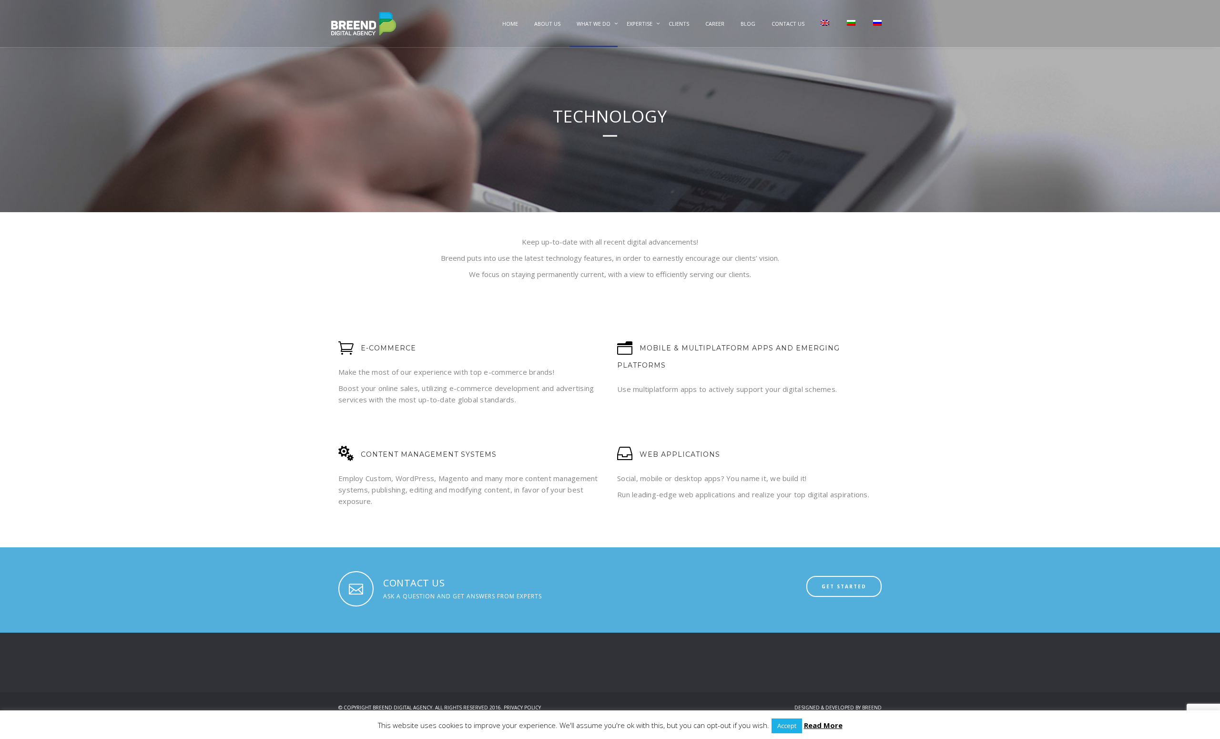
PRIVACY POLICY (522, 707)
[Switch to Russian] (876, 32)
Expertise (639, 23)
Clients (679, 23)
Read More (823, 725)
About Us (547, 23)
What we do (593, 23)
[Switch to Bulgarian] (850, 32)
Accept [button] (786, 725)
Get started (844, 586)
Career (714, 23)
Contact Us (788, 23)
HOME (510, 23)
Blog (748, 23)
